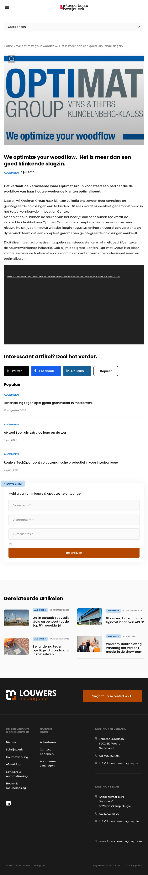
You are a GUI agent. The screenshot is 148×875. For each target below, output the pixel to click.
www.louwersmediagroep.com (120, 841)
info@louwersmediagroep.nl (119, 763)
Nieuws (11, 742)
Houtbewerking (17, 757)
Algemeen (11, 172)
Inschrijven (74, 553)
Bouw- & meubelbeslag (16, 785)
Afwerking (13, 764)
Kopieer (106, 371)
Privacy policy (134, 865)
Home (8, 46)
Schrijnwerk (14, 749)
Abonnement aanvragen (49, 763)
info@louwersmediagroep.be (119, 821)
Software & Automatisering (17, 774)
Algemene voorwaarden (107, 865)
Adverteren (48, 742)
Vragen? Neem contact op (110, 696)
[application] (74, 304)
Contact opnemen (47, 751)
